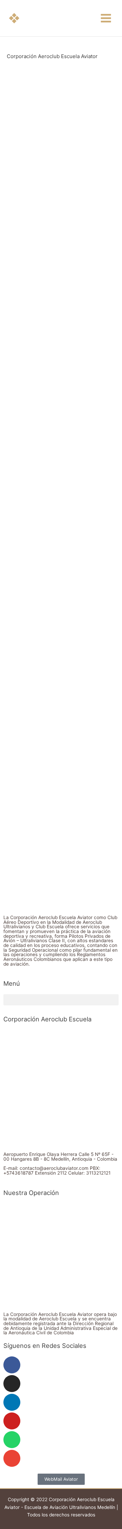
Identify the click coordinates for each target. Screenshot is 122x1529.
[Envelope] (11, 1458)
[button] (14, 18)
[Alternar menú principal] (106, 18)
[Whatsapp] (11, 1439)
